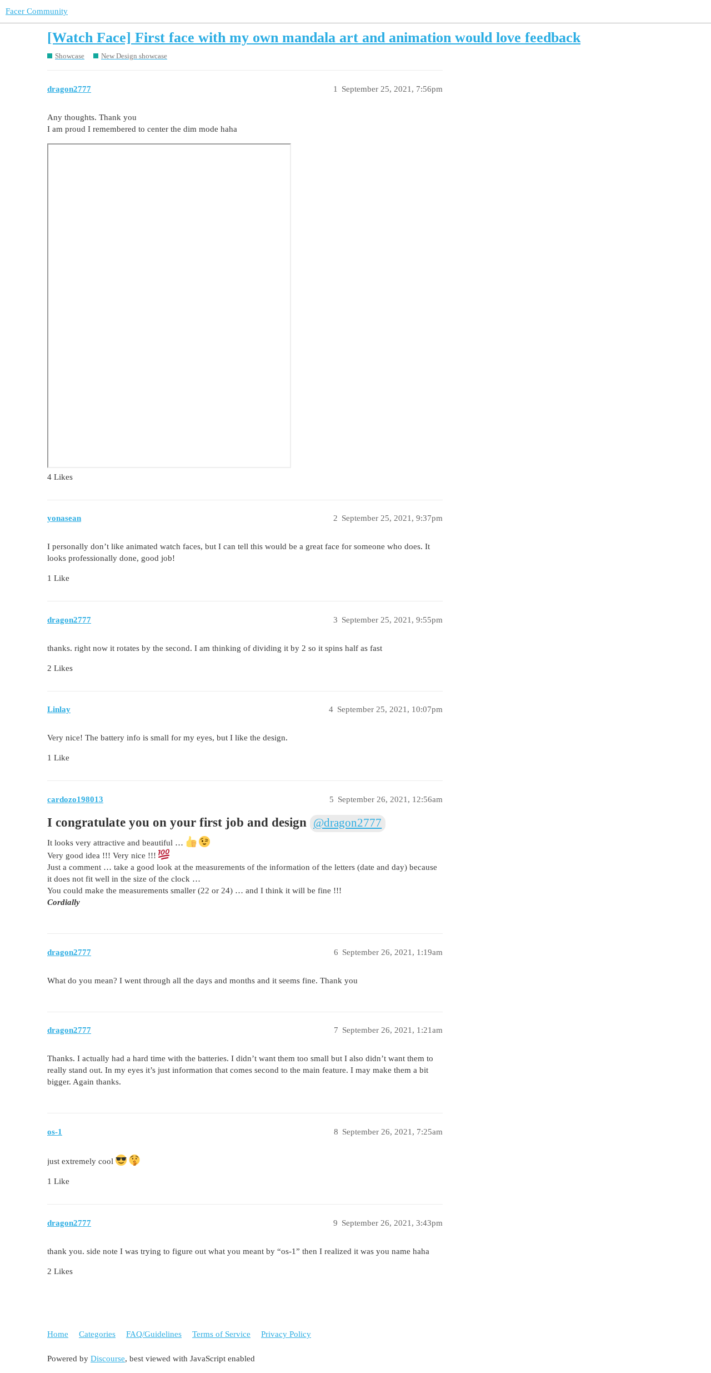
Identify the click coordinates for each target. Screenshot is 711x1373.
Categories (97, 1334)
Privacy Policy (286, 1334)
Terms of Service (221, 1334)
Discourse (108, 1358)
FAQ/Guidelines (154, 1334)
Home (57, 1334)
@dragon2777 (347, 822)
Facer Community (37, 11)
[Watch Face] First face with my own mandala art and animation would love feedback (313, 37)
